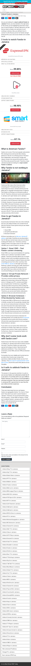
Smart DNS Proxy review (15, 126)
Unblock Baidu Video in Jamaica (11, 475)
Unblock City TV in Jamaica (9, 573)
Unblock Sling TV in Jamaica (10, 469)
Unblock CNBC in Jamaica (9, 642)
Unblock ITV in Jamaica (8, 636)
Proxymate (26, 317)
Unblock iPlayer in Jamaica (9, 645)
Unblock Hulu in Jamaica (9, 639)
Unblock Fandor (15, 73)
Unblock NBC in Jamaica (9, 579)
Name (3, 439)
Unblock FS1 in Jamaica (8, 516)
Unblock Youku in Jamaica (9, 485)
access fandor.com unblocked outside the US (16, 375)
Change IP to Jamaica (8, 652)
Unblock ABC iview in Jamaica (10, 611)
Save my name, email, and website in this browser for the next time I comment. (14, 455)
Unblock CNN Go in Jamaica (9, 620)
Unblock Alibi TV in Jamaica (9, 529)
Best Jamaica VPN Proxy (9, 655)
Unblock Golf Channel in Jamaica (11, 503)
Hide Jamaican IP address (9, 649)
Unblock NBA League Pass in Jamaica (12, 491)
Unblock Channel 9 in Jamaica (10, 526)
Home (7, 12)
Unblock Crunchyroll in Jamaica (10, 592)
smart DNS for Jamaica (7, 263)
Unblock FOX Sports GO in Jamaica (11, 497)
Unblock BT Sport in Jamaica (10, 626)
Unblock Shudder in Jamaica (10, 544)
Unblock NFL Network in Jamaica (11, 522)
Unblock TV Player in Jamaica (10, 623)
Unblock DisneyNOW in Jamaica (11, 595)
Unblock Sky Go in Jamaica (9, 560)
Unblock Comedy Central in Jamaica (12, 617)
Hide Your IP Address (21, 3)
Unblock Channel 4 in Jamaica (10, 585)
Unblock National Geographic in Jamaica (13, 519)
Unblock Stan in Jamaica (9, 604)
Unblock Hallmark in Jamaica (10, 507)
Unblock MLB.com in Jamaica (10, 488)
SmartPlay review (15, 92)
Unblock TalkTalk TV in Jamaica (11, 563)
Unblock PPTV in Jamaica (9, 478)
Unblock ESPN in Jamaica (9, 614)
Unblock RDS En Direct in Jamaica (11, 513)
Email (3, 444)
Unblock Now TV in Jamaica (10, 554)
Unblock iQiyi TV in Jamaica (9, 472)
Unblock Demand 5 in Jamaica (10, 538)
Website (3, 448)
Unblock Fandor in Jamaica (9, 548)
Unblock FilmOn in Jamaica (9, 551)
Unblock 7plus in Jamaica (9, 532)
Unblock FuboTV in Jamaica (10, 541)
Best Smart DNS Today (20, 16)
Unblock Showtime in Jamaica (10, 633)
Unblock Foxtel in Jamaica (9, 598)
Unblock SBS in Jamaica (9, 608)
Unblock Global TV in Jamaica (10, 570)
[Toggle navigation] (4, 10)
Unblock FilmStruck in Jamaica (10, 582)
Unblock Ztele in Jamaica (9, 576)
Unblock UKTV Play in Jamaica (10, 535)
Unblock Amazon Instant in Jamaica (12, 630)
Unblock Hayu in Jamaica (9, 601)
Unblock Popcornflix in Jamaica (10, 589)
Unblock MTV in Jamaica (9, 500)
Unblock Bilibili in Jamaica (9, 481)
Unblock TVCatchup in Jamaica (11, 557)
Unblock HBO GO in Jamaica (10, 494)
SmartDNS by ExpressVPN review (15, 56)
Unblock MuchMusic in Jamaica (11, 567)
